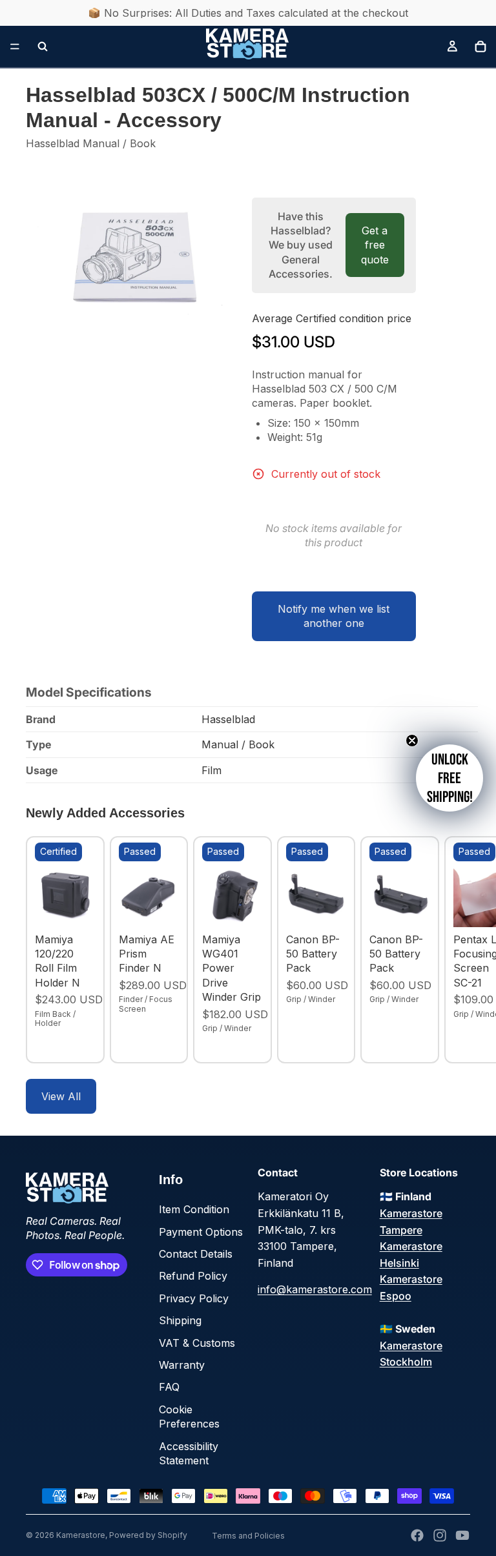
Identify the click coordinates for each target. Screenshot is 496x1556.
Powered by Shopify (148, 1535)
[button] (449, 778)
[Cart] (480, 46)
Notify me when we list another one (333, 616)
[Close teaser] (412, 740)
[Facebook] (417, 1535)
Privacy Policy (194, 1298)
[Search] (42, 46)
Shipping (180, 1320)
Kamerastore (80, 1535)
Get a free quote (375, 245)
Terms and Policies (248, 1536)
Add (86, 907)
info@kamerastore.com (315, 1289)
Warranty (182, 1364)
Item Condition (194, 1209)
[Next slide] (456, 950)
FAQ (169, 1386)
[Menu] (15, 46)
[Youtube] (462, 1535)
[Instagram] (440, 1535)
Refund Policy (193, 1275)
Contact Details (195, 1253)
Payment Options (201, 1231)
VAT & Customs (197, 1342)
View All (61, 1096)
